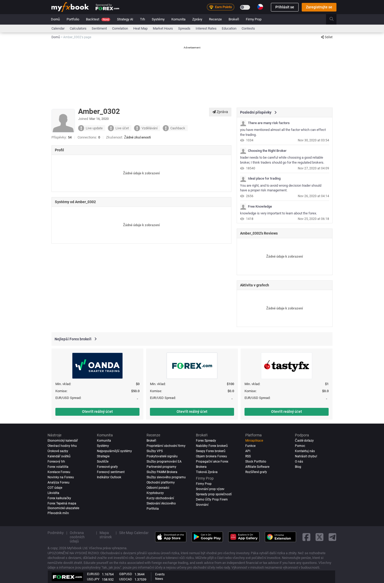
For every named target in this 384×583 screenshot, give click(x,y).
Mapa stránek (106, 535)
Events (160, 574)
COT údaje (55, 488)
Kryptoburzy (155, 493)
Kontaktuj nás (305, 451)
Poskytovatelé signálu (162, 456)
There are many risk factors (269, 123)
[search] (334, 19)
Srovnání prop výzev (210, 489)
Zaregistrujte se (319, 7)
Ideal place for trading (264, 178)
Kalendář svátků (59, 456)
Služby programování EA (164, 461)
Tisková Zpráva (207, 472)
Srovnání (202, 505)
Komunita (178, 19)
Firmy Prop (253, 19)
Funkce (250, 446)
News (159, 579)
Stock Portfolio (255, 461)
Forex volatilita (58, 467)
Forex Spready (206, 440)
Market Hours (163, 28)
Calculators (78, 28)
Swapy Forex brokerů (210, 451)
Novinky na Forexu (61, 477)
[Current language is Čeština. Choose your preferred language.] (260, 7)
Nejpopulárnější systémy (114, 451)
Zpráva (222, 112)
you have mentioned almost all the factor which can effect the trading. (283, 132)
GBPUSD (125, 574)
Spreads (184, 28)
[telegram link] (332, 536)
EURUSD (93, 574)
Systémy (158, 19)
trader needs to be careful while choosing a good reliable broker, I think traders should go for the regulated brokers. (282, 160)
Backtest (97, 19)
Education (229, 28)
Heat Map (140, 28)
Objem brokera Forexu (211, 456)
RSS (248, 456)
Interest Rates (206, 28)
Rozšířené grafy (256, 472)
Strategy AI (125, 19)
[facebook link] (306, 536)
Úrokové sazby (58, 451)
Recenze (215, 19)
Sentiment (99, 28)
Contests (248, 28)
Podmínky (56, 533)
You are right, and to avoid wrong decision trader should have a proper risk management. (280, 188)
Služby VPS (155, 451)
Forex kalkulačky (59, 498)
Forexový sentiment (111, 472)
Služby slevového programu (166, 477)
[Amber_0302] (243, 123)
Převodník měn (58, 513)
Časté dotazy (304, 440)
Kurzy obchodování (160, 498)
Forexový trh (56, 461)
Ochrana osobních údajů (77, 537)
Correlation (120, 28)
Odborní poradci (158, 488)
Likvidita (53, 493)
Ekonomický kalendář (63, 440)
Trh (142, 19)
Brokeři (234, 19)
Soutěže (102, 461)
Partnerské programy (161, 467)
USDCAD (125, 579)
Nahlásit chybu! (306, 456)
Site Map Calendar (134, 533)
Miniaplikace (254, 440)
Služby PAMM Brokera (162, 472)
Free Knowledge (260, 206)
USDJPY (93, 579)
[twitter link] (319, 536)
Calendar (58, 28)
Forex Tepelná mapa (62, 503)
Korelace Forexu (59, 472)
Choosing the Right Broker (267, 151)
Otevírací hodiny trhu (62, 446)
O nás (299, 461)
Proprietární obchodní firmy (166, 446)
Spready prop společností (214, 494)
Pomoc (300, 446)
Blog (298, 467)
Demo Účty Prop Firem (212, 499)
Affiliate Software (257, 467)
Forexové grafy (107, 467)
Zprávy (197, 19)
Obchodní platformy (161, 482)
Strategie (103, 456)
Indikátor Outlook (109, 477)
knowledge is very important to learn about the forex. (278, 213)
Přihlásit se (284, 7)
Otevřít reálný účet (97, 411)
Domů (55, 19)
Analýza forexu (58, 482)
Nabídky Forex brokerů (212, 446)
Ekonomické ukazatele (63, 508)
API (247, 451)
